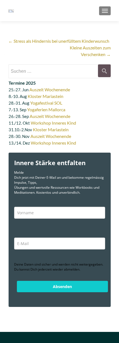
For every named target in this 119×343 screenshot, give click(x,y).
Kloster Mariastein (45, 96)
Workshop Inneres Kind (53, 122)
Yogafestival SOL (46, 102)
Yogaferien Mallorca (46, 109)
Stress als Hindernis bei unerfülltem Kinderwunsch (58, 41)
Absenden (62, 286)
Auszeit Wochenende (49, 89)
